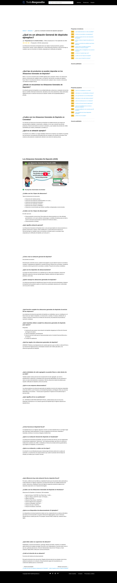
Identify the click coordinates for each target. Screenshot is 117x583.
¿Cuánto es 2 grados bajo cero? (82, 53)
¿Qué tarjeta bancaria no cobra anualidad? (84, 31)
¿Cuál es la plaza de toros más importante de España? (84, 37)
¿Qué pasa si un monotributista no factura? (84, 93)
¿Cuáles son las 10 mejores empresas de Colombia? (35, 568)
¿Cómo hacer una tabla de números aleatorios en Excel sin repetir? (83, 47)
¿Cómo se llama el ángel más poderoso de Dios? (84, 41)
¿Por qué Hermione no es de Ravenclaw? (84, 95)
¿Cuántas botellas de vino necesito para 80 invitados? (84, 110)
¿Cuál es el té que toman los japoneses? (84, 103)
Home (24, 30)
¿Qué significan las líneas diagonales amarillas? (83, 113)
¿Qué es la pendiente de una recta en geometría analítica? (83, 106)
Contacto (80, 573)
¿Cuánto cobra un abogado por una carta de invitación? (84, 50)
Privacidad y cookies (89, 573)
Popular (92, 2)
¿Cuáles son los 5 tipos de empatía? (83, 55)
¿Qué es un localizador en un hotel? (83, 90)
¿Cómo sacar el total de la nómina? (82, 58)
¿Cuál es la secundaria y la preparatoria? (84, 34)
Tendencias (86, 2)
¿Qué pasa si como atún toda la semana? (84, 98)
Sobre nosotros (72, 573)
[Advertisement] (58, 16)
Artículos (79, 2)
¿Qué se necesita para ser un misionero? (84, 100)
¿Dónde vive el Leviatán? (80, 115)
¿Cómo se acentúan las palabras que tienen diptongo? (84, 44)
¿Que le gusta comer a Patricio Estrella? (58, 568)
